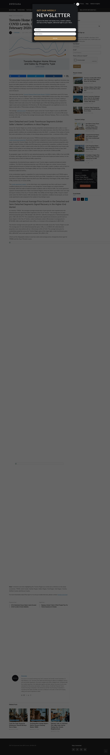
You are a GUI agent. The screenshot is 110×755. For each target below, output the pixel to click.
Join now (55, 38)
